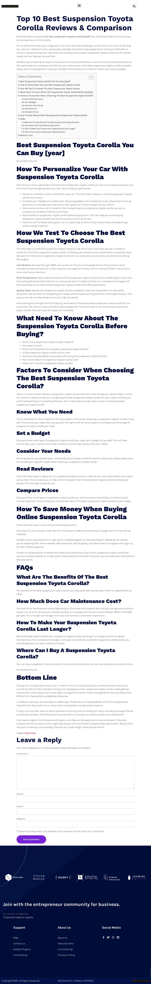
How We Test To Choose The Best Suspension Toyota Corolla (50, 88)
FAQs (22, 119)
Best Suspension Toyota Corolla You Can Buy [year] (45, 81)
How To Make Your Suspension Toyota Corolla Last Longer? (50, 129)
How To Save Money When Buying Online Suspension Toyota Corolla (53, 115)
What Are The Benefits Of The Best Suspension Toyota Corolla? (51, 122)
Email (20, 806)
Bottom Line (26, 135)
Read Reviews (31, 109)
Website (21, 818)
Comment (23, 753)
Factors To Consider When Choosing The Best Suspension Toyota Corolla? (56, 95)
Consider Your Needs (34, 105)
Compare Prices (32, 112)
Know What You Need (33, 99)
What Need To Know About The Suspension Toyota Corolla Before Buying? (56, 92)
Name (20, 794)
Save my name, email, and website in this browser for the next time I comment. (61, 831)
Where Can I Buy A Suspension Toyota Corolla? (45, 132)
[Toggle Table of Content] (90, 77)
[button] (79, 5)
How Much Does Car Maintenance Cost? (42, 125)
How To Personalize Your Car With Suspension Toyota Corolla (50, 85)
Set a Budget (30, 102)
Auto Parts (30, 732)
